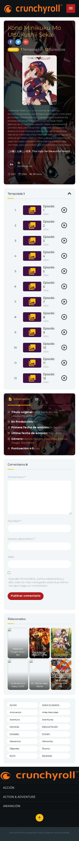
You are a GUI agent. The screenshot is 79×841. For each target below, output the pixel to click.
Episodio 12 (48, 376)
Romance (27, 442)
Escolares (47, 756)
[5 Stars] (19, 162)
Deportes (14, 748)
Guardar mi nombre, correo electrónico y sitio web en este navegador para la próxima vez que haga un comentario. (38, 582)
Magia (15, 442)
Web (11, 557)
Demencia (15, 741)
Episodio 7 (48, 300)
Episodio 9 (48, 330)
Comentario (17, 477)
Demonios (47, 741)
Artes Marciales (50, 712)
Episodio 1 (48, 208)
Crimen (46, 734)
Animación (15, 712)
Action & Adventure (52, 705)
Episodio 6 (48, 284)
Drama (62, 439)
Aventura (15, 719)
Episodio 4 (48, 254)
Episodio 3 (48, 239)
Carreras (14, 727)
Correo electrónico (21, 539)
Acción (13, 705)
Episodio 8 (48, 315)
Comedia (50, 439)
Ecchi (13, 756)
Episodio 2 (48, 223)
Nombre (14, 521)
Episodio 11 (48, 361)
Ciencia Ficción (33, 439)
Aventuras (47, 719)
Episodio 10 (48, 345)
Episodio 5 (48, 269)
